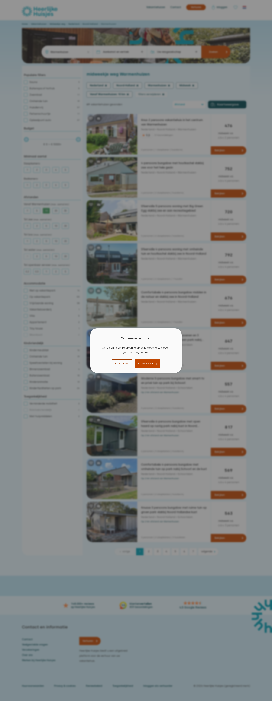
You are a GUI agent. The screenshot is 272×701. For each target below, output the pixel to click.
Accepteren (145, 363)
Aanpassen (122, 363)
